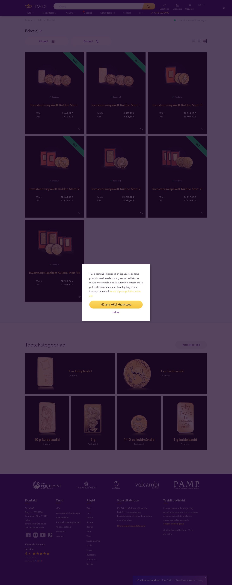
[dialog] (116, 292)
